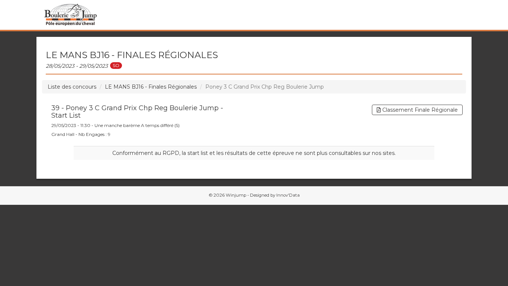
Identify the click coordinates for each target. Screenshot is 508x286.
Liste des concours (72, 86)
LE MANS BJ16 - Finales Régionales (151, 86)
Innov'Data (288, 195)
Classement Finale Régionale (419, 110)
